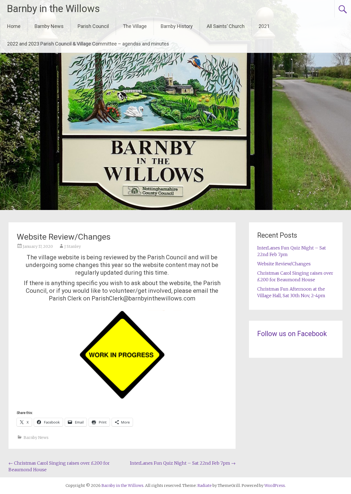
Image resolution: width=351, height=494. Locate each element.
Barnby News (49, 26)
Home (14, 26)
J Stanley (72, 246)
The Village (135, 26)
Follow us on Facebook (292, 334)
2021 (264, 26)
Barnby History (177, 26)
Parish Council (93, 26)
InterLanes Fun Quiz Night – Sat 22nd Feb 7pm (183, 463)
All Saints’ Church (226, 26)
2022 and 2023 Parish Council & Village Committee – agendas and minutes (88, 44)
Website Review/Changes (284, 263)
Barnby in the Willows (53, 9)
